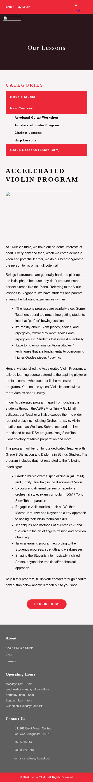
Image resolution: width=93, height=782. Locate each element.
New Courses (21, 108)
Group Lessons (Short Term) (35, 150)
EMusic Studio (22, 97)
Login (77, 10)
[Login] (76, 4)
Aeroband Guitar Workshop (36, 117)
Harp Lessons (26, 140)
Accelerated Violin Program (37, 125)
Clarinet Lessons (28, 132)
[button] (86, 25)
